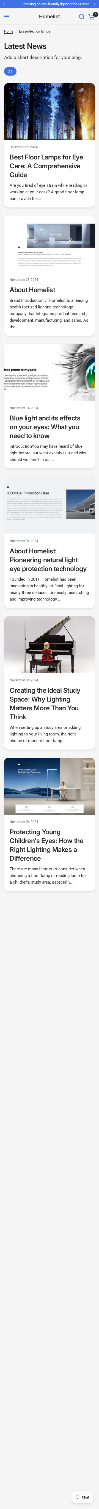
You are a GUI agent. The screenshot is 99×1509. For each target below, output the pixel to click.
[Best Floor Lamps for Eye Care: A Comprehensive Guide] (49, 111)
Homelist (49, 16)
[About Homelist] (49, 244)
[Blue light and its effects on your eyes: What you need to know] (49, 372)
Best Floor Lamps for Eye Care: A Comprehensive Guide (46, 166)
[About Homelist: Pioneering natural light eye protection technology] (49, 505)
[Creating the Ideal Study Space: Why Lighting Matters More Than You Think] (49, 644)
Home (8, 31)
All (10, 71)
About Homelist (32, 290)
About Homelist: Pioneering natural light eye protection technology (48, 560)
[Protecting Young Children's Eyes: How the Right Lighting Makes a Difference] (49, 786)
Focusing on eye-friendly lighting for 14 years (49, 4)
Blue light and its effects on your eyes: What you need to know (45, 427)
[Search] (81, 16)
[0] (90, 16)
